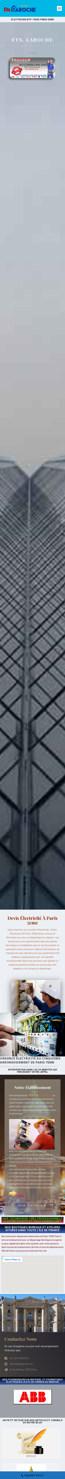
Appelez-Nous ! (34, 1475)
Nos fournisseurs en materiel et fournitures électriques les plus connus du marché (32, 1380)
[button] (32, 1205)
